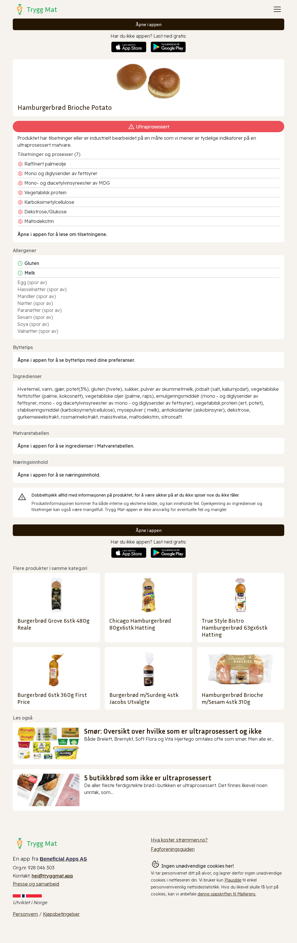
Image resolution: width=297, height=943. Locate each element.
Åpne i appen (149, 24)
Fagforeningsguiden (173, 849)
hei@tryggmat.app (52, 876)
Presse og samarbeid (36, 884)
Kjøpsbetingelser (61, 914)
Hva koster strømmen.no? (179, 840)
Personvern (25, 914)
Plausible (232, 880)
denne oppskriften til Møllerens (227, 894)
